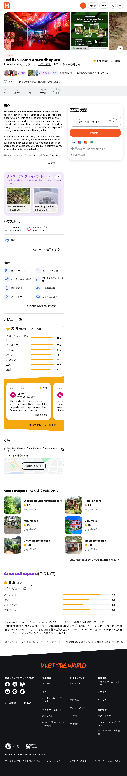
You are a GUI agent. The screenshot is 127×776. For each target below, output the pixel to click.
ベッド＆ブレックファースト (53, 700)
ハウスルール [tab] (17, 91)
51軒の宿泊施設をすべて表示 (93, 73)
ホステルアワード (79, 707)
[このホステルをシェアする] (120, 49)
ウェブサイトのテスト (78, 761)
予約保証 (74, 699)
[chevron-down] (31, 585)
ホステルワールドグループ (109, 683)
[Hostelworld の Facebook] (7, 684)
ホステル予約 (104, 715)
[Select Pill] (83, 5)
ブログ (73, 691)
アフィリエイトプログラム (109, 724)
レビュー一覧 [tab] (43, 91)
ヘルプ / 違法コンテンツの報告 (53, 724)
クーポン (47, 761)
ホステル (9, 55)
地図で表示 (44, 64)
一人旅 (73, 715)
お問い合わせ (48, 715)
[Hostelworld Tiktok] (22, 691)
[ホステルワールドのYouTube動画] (7, 691)
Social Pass (76, 683)
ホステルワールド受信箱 (109, 732)
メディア (102, 691)
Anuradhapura (12, 64)
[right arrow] (58, 177)
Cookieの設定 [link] (114, 761)
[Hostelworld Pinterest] (14, 691)
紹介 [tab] (5, 91)
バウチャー (59, 761)
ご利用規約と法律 (31, 761)
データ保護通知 (12, 761)
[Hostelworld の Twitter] (14, 684)
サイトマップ (98, 761)
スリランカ (29, 64)
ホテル (45, 691)
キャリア (102, 699)
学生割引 (74, 724)
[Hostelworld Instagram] (22, 684)
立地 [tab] (30, 91)
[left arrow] (49, 177)
